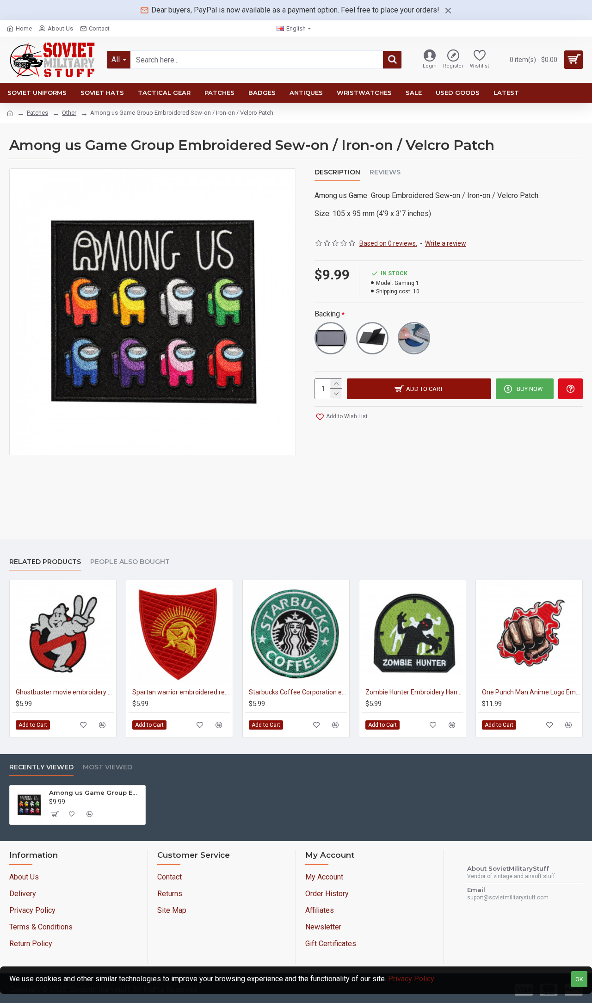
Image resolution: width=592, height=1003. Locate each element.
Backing (327, 314)
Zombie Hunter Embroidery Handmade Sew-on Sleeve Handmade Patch (414, 692)
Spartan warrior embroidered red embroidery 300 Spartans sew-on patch (181, 692)
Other (69, 112)
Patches (37, 112)
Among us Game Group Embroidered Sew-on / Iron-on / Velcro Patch (95, 792)
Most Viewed (107, 767)
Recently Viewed (41, 767)
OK (579, 979)
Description (337, 172)
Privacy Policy (411, 978)
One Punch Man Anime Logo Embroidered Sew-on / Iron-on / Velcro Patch (531, 692)
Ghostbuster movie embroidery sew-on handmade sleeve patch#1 (65, 692)
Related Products (45, 562)
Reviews (385, 172)
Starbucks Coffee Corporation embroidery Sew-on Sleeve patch (298, 692)
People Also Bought (130, 562)
